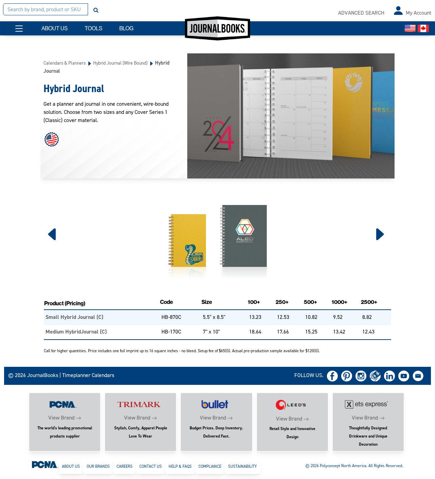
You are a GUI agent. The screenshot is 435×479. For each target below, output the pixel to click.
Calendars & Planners (65, 63)
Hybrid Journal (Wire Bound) (120, 63)
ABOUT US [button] (54, 28)
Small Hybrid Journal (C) (74, 317)
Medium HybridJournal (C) (76, 331)
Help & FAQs (180, 466)
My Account (418, 12)
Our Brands (98, 466)
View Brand (61, 417)
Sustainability (242, 466)
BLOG (126, 28)
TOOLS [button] (93, 28)
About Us (71, 466)
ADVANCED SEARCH (361, 12)
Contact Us (150, 466)
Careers (125, 466)
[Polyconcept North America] (45, 464)
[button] (19, 28)
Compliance (209, 466)
